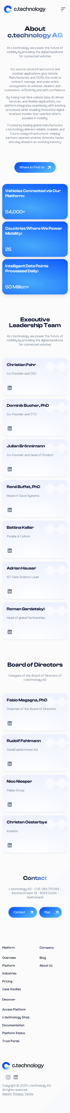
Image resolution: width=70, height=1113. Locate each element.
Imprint (7, 1094)
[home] (24, 9)
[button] (63, 9)
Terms (28, 1094)
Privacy (18, 1094)
